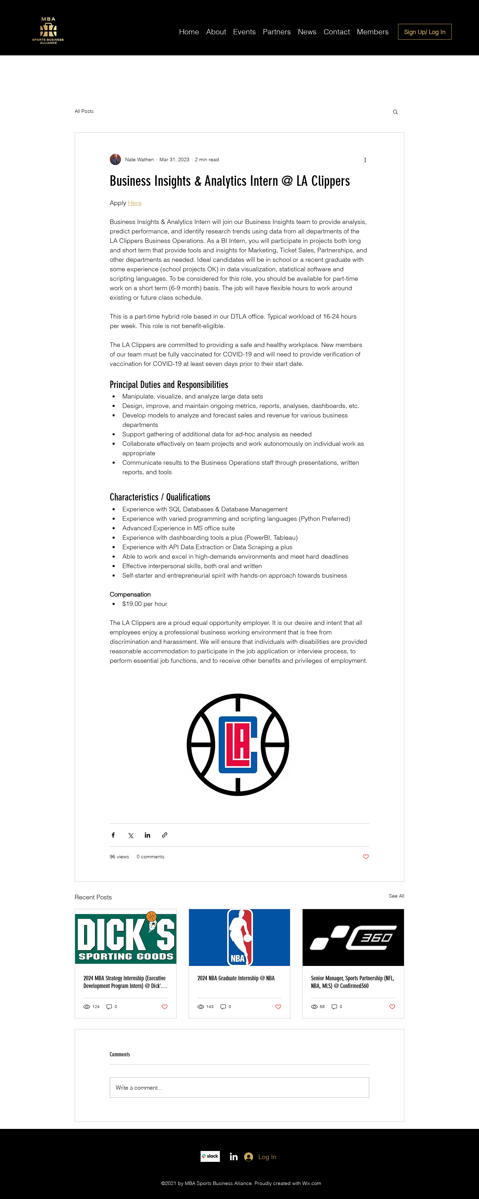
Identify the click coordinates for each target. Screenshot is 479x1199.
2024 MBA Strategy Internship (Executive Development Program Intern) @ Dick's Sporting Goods (124, 982)
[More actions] (365, 159)
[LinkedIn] (233, 1156)
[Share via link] (164, 835)
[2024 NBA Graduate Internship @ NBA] (239, 937)
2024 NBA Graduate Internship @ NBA (236, 978)
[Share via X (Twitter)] (130, 835)
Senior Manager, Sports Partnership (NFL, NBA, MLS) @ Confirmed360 (352, 982)
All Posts (84, 111)
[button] (395, 111)
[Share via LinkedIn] (147, 835)
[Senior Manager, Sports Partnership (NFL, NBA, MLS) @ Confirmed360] (353, 937)
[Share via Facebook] (113, 835)
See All (396, 896)
